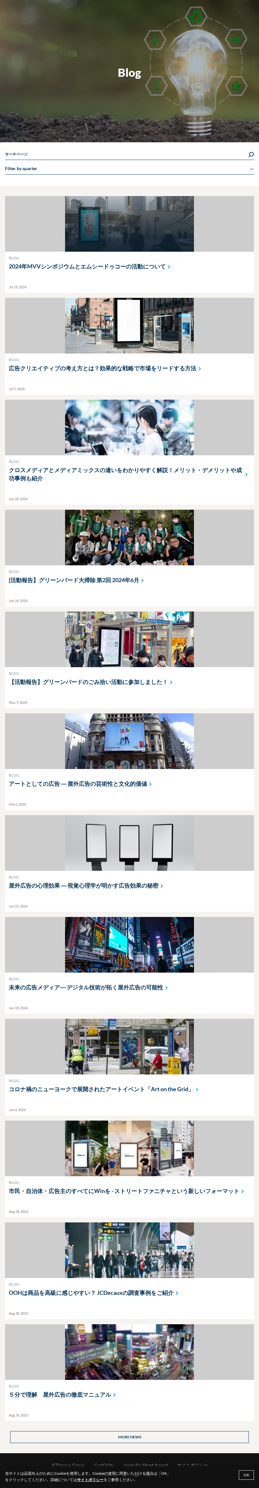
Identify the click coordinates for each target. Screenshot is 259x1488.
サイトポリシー (90, 1479)
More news (129, 1437)
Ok (246, 1475)
